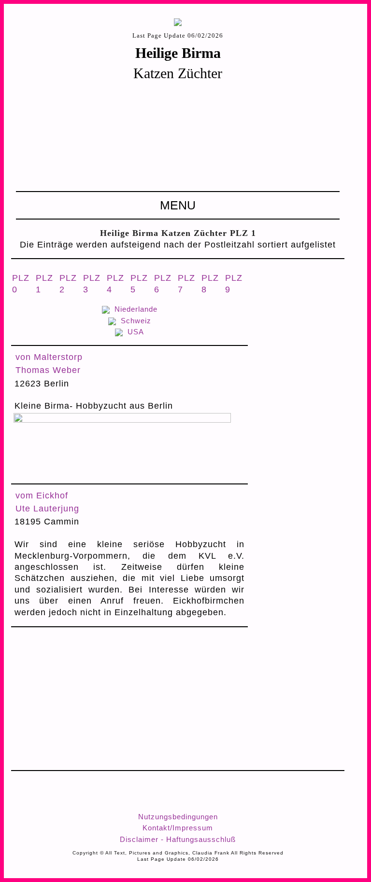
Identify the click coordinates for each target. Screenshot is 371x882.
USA (136, 332)
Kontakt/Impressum (178, 828)
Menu (178, 205)
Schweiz (136, 321)
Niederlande (135, 309)
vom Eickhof (41, 495)
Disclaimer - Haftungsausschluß (178, 839)
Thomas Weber (48, 370)
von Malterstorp (49, 357)
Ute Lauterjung (47, 508)
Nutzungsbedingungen (178, 817)
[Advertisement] (177, 135)
